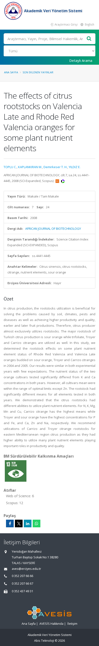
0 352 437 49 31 (22, 591)
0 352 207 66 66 (22, 576)
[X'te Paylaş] (19, 523)
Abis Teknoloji (44, 641)
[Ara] (89, 38)
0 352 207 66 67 (22, 584)
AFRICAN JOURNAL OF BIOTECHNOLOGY (53, 228)
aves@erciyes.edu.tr (26, 569)
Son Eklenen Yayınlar (38, 72)
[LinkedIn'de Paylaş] (27, 523)
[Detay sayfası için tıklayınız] (16, 471)
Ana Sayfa (11, 72)
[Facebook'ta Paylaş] (10, 523)
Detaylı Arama (80, 60)
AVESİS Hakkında (51, 624)
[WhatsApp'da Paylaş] (36, 523)
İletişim (72, 624)
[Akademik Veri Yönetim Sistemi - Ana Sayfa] (14, 10)
